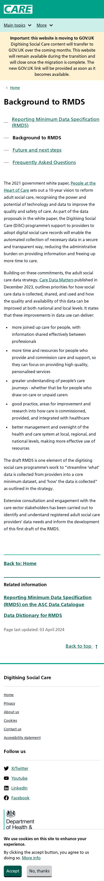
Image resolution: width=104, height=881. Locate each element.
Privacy (9, 703)
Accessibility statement (22, 737)
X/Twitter (19, 768)
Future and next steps (37, 150)
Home (15, 87)
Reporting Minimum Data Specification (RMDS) (55, 122)
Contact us (12, 729)
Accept (12, 870)
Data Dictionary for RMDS (33, 615)
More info (31, 857)
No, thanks (39, 870)
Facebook (20, 797)
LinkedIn (19, 788)
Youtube (19, 778)
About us (11, 712)
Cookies (10, 720)
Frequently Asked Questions (44, 162)
